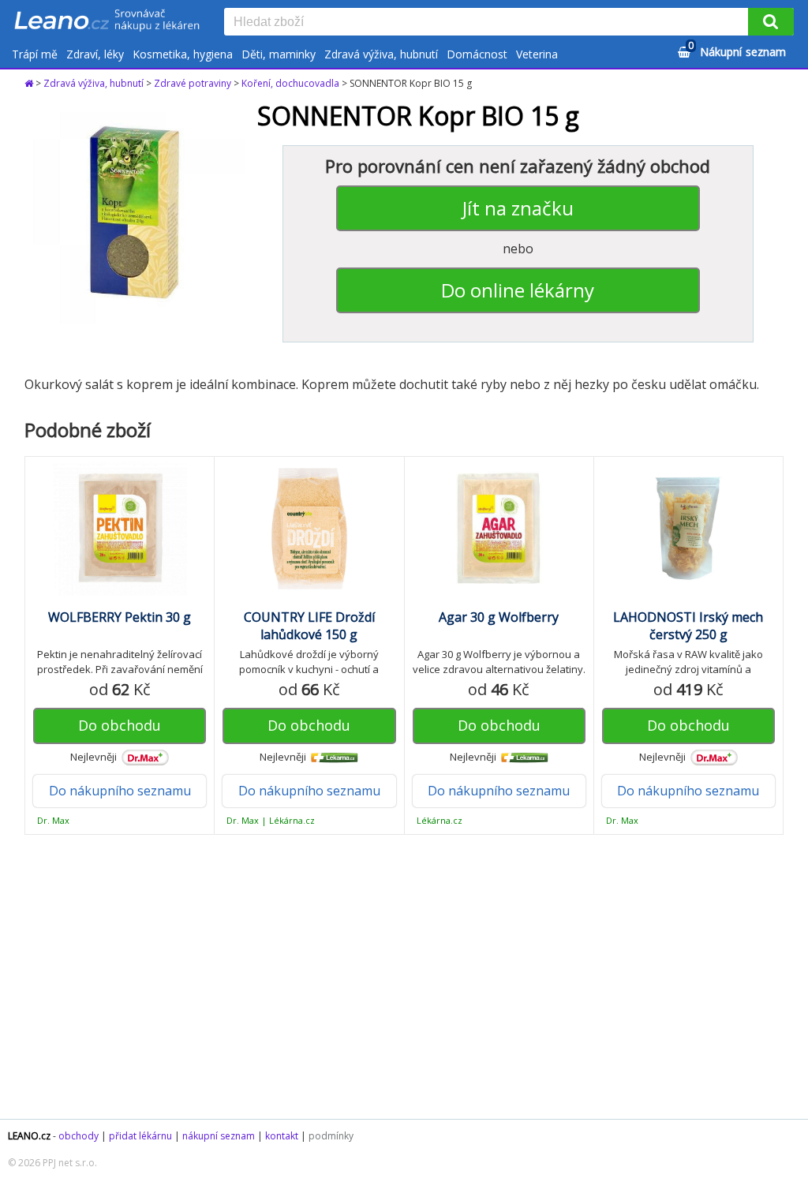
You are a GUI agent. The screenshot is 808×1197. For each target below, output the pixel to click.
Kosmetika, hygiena (183, 54)
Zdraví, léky (95, 54)
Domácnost (477, 54)
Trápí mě (35, 54)
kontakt (281, 1136)
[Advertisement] (404, 976)
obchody (78, 1136)
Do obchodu (119, 725)
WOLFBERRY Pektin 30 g (119, 617)
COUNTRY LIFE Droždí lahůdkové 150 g (309, 625)
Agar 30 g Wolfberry (499, 617)
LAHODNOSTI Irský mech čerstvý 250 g (688, 625)
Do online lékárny (517, 290)
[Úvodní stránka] (30, 83)
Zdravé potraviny (192, 83)
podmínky (331, 1136)
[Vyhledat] (771, 22)
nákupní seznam (218, 1136)
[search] (489, 23)
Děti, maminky (278, 54)
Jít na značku (518, 208)
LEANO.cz (29, 1136)
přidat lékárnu (140, 1136)
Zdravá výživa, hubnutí (381, 54)
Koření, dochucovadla (290, 83)
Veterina (537, 54)
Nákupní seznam (737, 49)
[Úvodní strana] (107, 21)
